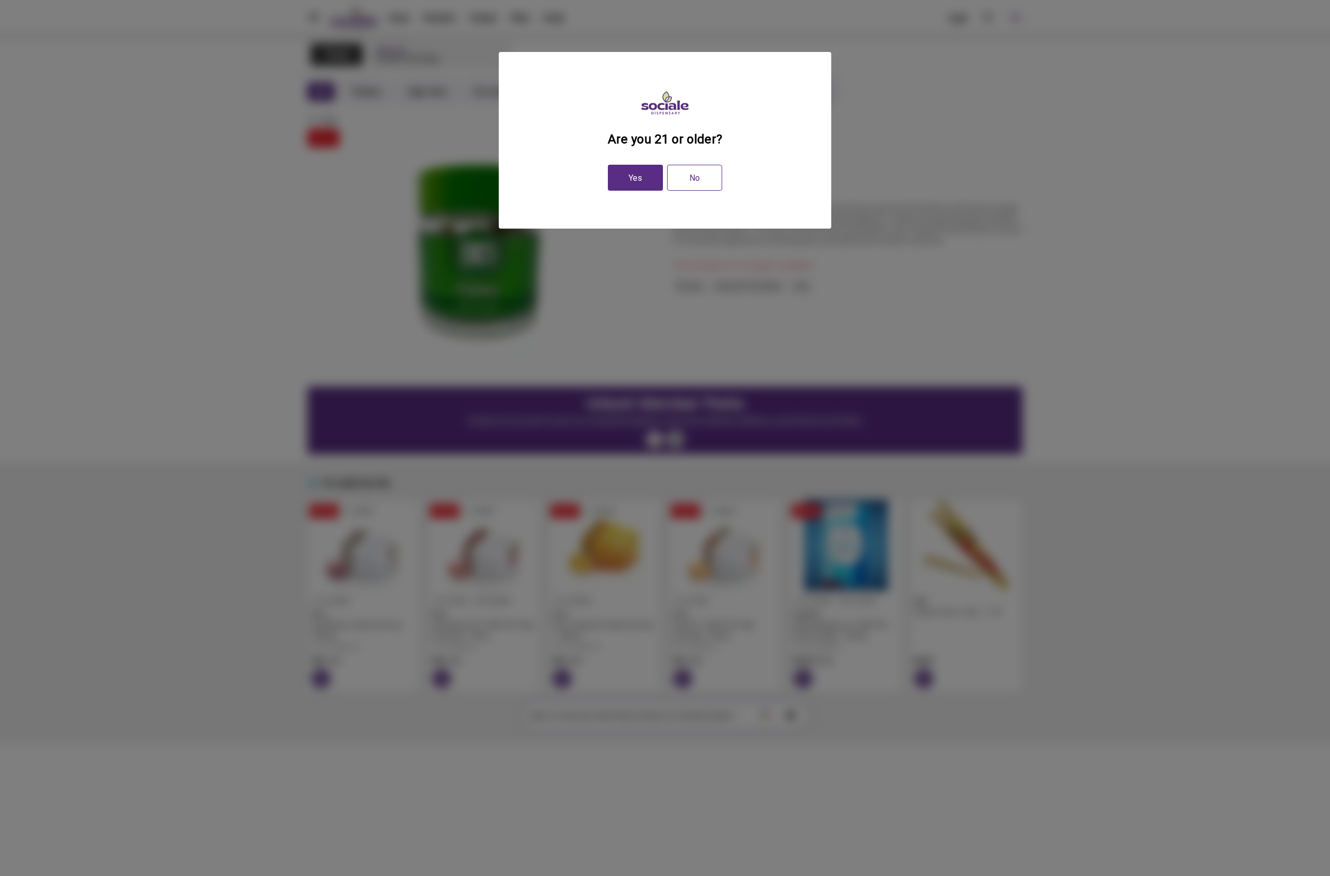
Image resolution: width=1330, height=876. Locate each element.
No (694, 178)
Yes (635, 178)
